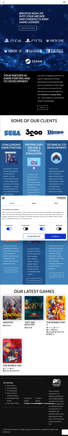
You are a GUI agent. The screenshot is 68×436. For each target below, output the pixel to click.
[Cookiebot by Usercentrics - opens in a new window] (58, 198)
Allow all (55, 236)
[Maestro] (12, 308)
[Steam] (48, 329)
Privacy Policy (36, 429)
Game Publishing (11, 270)
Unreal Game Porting (34, 280)
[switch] (25, 228)
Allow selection (33, 236)
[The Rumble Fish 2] (55, 308)
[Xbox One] (59, 332)
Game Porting (11, 385)
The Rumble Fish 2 (55, 323)
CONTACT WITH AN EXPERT (28, 28)
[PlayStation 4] (49, 327)
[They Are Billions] (34, 308)
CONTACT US (42, 107)
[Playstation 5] (56, 327)
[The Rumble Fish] (12, 351)
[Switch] (54, 329)
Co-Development (12, 391)
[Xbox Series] (50, 334)
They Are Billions (30, 323)
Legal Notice (45, 429)
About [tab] (56, 203)
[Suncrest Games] (4, 2)
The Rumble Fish (12, 365)
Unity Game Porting (57, 275)
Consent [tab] (11, 203)
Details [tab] (34, 203)
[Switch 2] (7, 325)
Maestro (8, 322)
